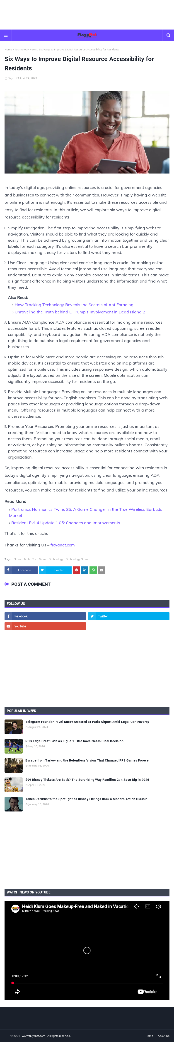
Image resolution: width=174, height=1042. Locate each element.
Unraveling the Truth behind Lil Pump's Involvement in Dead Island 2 (80, 312)
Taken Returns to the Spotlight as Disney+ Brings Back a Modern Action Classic (86, 799)
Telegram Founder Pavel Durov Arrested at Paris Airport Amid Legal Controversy (87, 722)
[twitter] (128, 616)
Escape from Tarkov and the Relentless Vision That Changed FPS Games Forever (87, 760)
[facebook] (45, 616)
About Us (163, 1035)
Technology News (25, 49)
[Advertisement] (87, 15)
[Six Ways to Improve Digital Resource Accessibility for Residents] (87, 133)
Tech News (39, 559)
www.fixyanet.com (33, 1035)
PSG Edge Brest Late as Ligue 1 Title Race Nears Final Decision (74, 741)
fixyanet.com (63, 545)
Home (8, 49)
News (17, 559)
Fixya (11, 78)
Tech (27, 559)
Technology (56, 559)
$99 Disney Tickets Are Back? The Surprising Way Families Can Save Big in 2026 (87, 780)
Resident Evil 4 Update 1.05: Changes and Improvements (65, 522)
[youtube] (45, 626)
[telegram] (128, 626)
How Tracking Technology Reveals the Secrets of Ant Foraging (74, 304)
